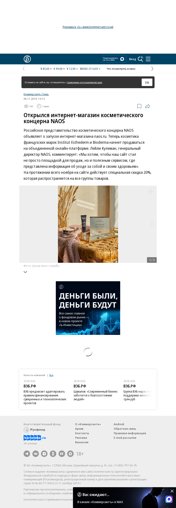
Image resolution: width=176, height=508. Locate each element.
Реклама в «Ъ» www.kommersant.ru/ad (88, 27)
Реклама (81, 438)
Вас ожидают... (96, 494)
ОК (147, 82)
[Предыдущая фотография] (23, 224)
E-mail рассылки (125, 438)
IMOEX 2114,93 (89, 69)
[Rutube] (62, 454)
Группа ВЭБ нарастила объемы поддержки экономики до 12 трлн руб (143, 395)
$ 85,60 (45, 69)
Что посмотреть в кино (121, 69)
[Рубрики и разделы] (148, 59)
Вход (132, 59)
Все (51, 375)
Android (119, 424)
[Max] (70, 454)
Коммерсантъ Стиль (36, 94)
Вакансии (81, 442)
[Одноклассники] (53, 454)
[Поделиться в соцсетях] (147, 106)
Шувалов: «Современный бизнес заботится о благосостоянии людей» (96, 395)
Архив (79, 429)
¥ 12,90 (71, 69)
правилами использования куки (84, 82)
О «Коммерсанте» (88, 424)
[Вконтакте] (35, 454)
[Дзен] (44, 454)
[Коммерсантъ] (27, 59)
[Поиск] (140, 59)
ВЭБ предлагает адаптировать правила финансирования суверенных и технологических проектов (45, 397)
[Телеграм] (27, 454)
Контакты (82, 433)
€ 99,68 (58, 69)
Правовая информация (130, 433)
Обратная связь (125, 429)
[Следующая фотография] (152, 224)
